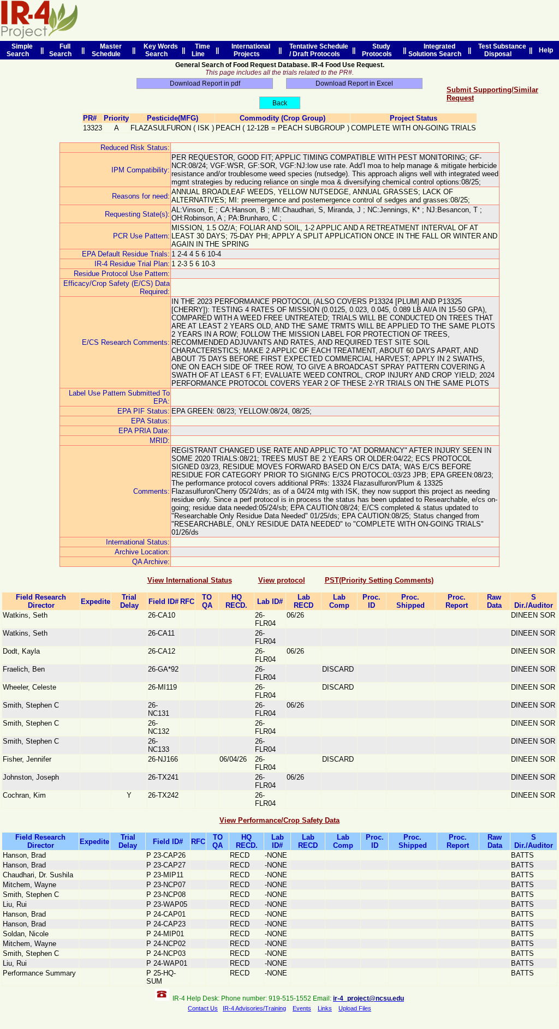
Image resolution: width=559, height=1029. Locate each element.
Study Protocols (378, 50)
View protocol (281, 580)
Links (325, 1008)
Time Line (201, 50)
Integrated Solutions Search (436, 50)
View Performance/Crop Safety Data (279, 820)
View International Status (189, 580)
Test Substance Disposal (500, 50)
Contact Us (203, 1008)
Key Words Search (159, 50)
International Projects (249, 50)
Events (302, 1008)
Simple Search (20, 50)
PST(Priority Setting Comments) (379, 580)
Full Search (62, 50)
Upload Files (354, 1008)
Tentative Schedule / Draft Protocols (317, 50)
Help (546, 50)
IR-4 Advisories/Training (254, 1008)
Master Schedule (108, 50)
